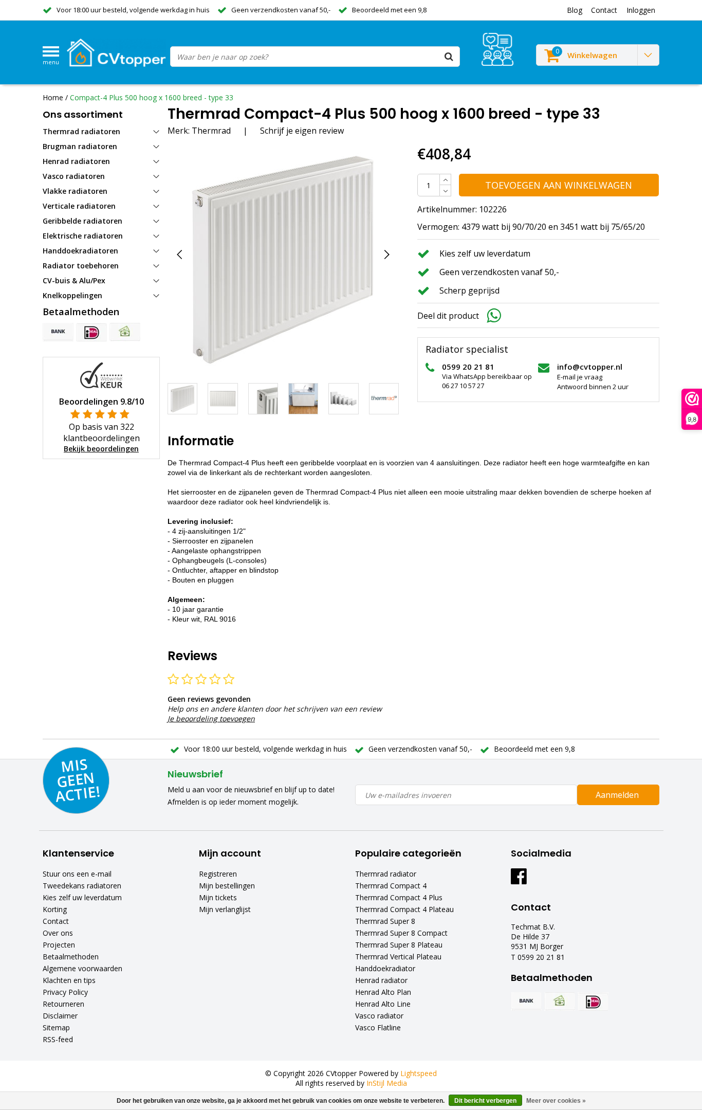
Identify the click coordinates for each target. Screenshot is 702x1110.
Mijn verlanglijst (225, 909)
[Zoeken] (449, 56)
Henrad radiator (381, 980)
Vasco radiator (379, 1016)
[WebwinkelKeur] (101, 374)
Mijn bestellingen (227, 885)
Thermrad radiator (385, 874)
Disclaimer (60, 1016)
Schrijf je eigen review (302, 130)
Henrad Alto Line (383, 1004)
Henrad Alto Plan (383, 992)
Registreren (218, 874)
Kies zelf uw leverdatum (82, 897)
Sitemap (56, 1027)
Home (53, 97)
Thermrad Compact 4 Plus (398, 897)
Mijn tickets (218, 897)
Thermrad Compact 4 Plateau (404, 909)
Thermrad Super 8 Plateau (398, 945)
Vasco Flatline (378, 1027)
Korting (55, 909)
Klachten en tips (69, 980)
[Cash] (124, 332)
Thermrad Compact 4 (391, 885)
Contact (56, 921)
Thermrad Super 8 (385, 921)
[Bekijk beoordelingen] (497, 49)
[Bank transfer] (58, 332)
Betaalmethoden (71, 956)
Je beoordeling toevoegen (211, 718)
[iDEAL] (91, 332)
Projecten (59, 945)
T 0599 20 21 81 (538, 957)
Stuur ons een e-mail (77, 874)
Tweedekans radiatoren (82, 885)
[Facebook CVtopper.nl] (519, 880)
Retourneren (63, 1004)
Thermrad (211, 130)
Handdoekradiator (385, 968)
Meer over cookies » (556, 1100)
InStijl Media (386, 1083)
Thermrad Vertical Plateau (398, 956)
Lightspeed (418, 1073)
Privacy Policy (65, 992)
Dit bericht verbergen (485, 1100)
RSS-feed (58, 1039)
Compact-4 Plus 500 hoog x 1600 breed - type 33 (151, 97)
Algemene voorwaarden (82, 968)
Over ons (58, 933)
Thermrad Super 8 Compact (401, 933)
